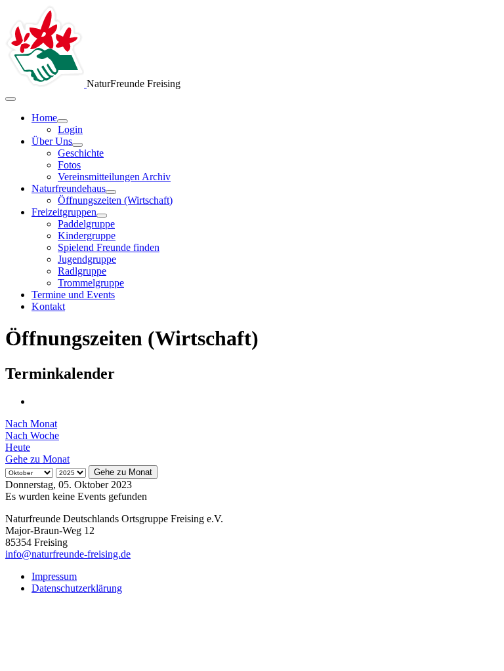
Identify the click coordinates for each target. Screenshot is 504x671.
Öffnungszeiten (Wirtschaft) (115, 200)
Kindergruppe (87, 235)
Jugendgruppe (87, 259)
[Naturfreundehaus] (111, 192)
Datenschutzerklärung (77, 588)
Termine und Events (73, 294)
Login (70, 129)
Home (44, 117)
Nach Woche (32, 435)
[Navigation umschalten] (10, 99)
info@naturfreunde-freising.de (68, 554)
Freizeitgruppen (64, 212)
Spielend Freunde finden (108, 247)
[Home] (62, 121)
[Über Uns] (77, 145)
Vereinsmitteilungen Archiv (114, 176)
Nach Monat (31, 423)
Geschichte (81, 153)
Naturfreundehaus (69, 188)
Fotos (69, 164)
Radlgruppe (82, 271)
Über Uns (52, 141)
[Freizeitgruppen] (101, 216)
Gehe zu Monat (37, 459)
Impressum (54, 576)
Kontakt (48, 306)
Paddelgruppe (86, 223)
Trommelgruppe (91, 282)
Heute (17, 447)
